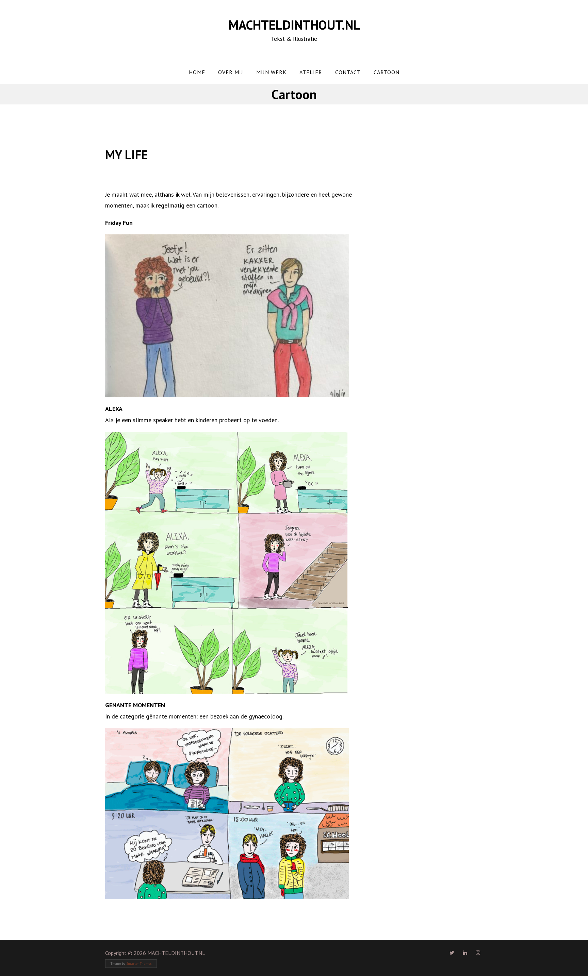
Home (197, 72)
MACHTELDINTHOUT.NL (294, 24)
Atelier (310, 72)
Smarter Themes (138, 963)
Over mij (230, 72)
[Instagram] (478, 952)
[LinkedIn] (465, 952)
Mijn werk (271, 72)
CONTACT (348, 72)
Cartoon (386, 72)
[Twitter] (452, 952)
